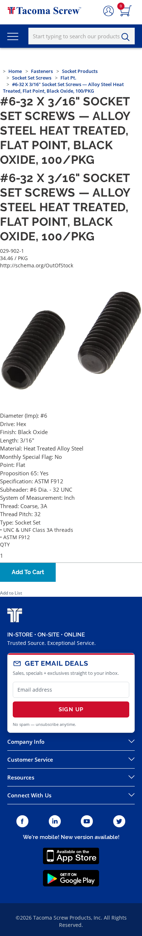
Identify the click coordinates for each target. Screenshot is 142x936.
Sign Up (71, 709)
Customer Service (30, 759)
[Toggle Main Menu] (12, 36)
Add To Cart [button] (28, 572)
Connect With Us (29, 795)
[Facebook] (22, 821)
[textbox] (81, 36)
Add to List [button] (11, 593)
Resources (20, 777)
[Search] (127, 37)
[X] (119, 821)
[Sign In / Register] (108, 11)
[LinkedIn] (55, 821)
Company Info (25, 741)
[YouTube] (87, 821)
